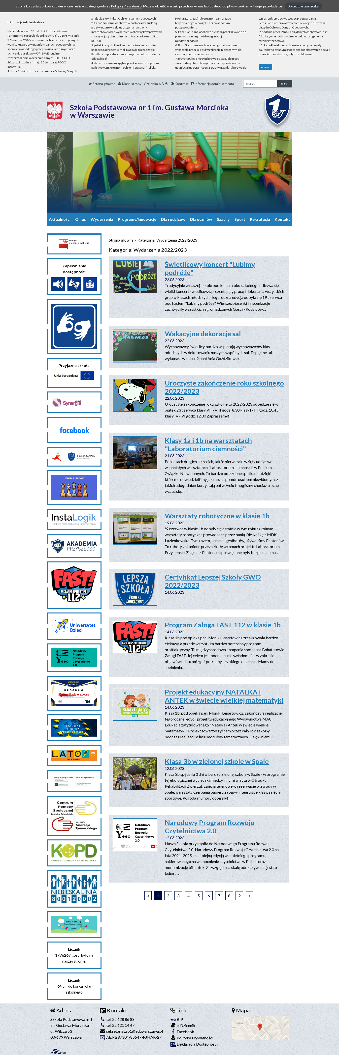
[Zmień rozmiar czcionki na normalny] (160, 84)
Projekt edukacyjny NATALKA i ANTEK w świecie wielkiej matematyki (224, 696)
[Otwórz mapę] (260, 1027)
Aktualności (59, 219)
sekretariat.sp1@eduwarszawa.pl (134, 1031)
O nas (80, 219)
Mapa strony (131, 84)
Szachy (223, 219)
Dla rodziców (173, 219)
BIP (179, 1019)
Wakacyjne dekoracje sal (203, 334)
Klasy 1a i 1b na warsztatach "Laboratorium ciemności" (208, 444)
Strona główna (103, 84)
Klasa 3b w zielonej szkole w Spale (217, 761)
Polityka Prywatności (194, 1037)
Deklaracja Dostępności (197, 1044)
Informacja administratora (214, 84)
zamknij (265, 66)
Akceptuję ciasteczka (303, 6)
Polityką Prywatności (126, 6)
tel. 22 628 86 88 (120, 1019)
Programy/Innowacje (137, 219)
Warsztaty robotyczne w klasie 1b (217, 516)
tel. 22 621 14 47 (120, 1025)
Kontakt (282, 219)
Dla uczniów (201, 219)
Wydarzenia (102, 219)
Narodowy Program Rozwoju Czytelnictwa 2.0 (209, 826)
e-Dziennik (185, 1025)
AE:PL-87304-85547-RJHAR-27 (133, 1037)
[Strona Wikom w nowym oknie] (58, 1051)
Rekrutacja (260, 219)
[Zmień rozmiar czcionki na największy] (166, 84)
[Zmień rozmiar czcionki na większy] (162, 84)
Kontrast (181, 84)
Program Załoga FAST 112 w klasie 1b (223, 625)
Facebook (185, 1031)
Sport (240, 219)
